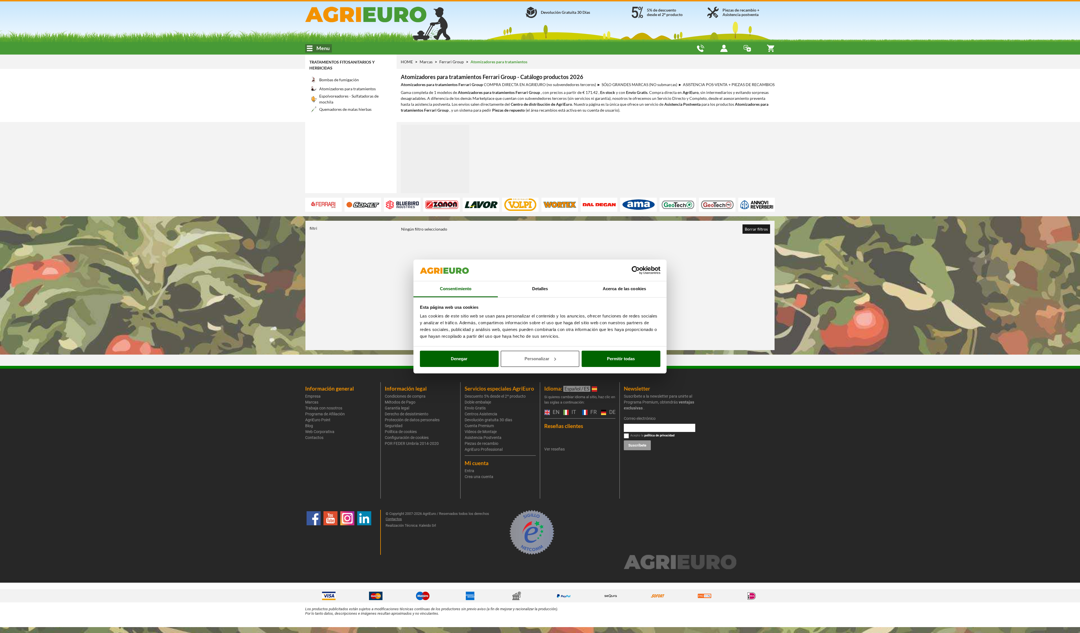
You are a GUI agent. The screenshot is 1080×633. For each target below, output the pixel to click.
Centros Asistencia (481, 414)
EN (555, 412)
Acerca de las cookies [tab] (624, 288)
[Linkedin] (364, 532)
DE (612, 412)
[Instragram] (347, 532)
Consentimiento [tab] (455, 288)
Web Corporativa (319, 431)
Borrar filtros (756, 229)
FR (593, 412)
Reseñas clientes (563, 426)
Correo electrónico (640, 418)
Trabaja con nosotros (323, 408)
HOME (407, 61)
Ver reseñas (554, 449)
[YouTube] (330, 532)
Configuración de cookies (407, 437)
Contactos (314, 437)
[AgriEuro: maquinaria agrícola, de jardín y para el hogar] (380, 14)
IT (573, 412)
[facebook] (313, 532)
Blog (309, 425)
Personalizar (537, 358)
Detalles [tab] (540, 288)
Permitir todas (621, 358)
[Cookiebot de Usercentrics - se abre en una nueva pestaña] (635, 270)
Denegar (459, 358)
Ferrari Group (452, 61)
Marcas (426, 61)
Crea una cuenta (479, 476)
